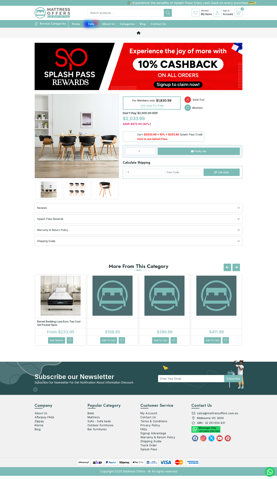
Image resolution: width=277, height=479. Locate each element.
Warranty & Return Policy (157, 437)
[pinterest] (228, 438)
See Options (56, 340)
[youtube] (219, 438)
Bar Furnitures (97, 429)
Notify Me (200, 151)
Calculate (223, 172)
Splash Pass (148, 449)
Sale (91, 24)
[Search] (168, 13)
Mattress (94, 417)
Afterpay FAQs (44, 417)
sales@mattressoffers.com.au (217, 413)
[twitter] (211, 438)
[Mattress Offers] (52, 12)
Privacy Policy (150, 425)
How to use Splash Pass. (152, 139)
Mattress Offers (134, 471)
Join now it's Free (152, 105)
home (76, 24)
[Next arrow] (236, 267)
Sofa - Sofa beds (99, 421)
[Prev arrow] (227, 267)
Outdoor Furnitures (100, 425)
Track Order (148, 445)
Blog (38, 429)
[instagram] (203, 438)
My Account (148, 413)
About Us (108, 24)
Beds (91, 413)
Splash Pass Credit (191, 134)
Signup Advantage (153, 433)
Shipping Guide (151, 441)
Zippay (39, 421)
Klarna (39, 425)
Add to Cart (108, 340)
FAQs (143, 429)
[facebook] (195, 438)
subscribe (233, 378)
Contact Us (158, 24)
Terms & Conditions (154, 421)
